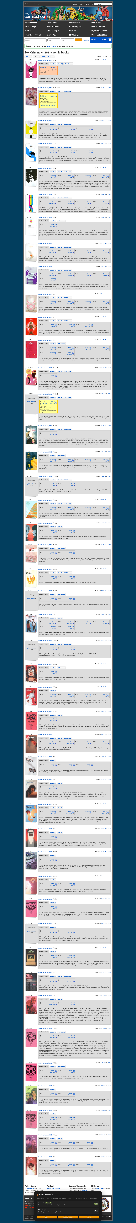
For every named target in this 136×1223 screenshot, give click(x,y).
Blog (87, 4)
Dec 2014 (103, 317)
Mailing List (99, 1188)
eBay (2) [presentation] (60, 298)
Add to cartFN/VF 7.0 (70, 812)
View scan (43, 97)
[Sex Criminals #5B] (30, 226)
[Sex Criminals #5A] (30, 203)
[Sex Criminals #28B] (30, 1119)
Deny (46, 1217)
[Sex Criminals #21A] (30, 813)
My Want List (74, 34)
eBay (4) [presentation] (60, 172)
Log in (38, 4)
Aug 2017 (103, 779)
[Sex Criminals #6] (30, 252)
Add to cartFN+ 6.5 (88, 348)
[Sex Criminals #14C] (30, 553)
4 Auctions (50, 57)
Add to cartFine (72, 129)
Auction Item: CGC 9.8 (53, 68)
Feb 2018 (103, 828)
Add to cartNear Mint (53, 129)
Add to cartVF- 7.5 (53, 176)
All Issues (28, 57)
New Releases (31, 22)
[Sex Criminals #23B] (30, 908)
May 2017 (103, 756)
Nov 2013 (103, 143)
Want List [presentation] (53, 64)
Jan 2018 (103, 804)
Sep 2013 (103, 60)
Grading (75, 4)
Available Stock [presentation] (43, 63)
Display (99, 56)
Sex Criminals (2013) (45, 60)
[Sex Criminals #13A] (30, 509)
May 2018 (103, 948)
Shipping (81, 4)
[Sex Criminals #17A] (30, 696)
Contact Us (108, 1216)
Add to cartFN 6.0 (106, 274)
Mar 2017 (103, 687)
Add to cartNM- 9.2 (53, 302)
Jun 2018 (103, 972)
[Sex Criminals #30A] (30, 1166)
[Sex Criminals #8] (30, 303)
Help (92, 4)
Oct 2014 (103, 294)
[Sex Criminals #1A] (30, 69)
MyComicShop (38, 16)
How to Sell (96, 22)
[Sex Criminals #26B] (30, 1038)
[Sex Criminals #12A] (30, 461)
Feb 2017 (103, 614)
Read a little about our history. (33, 1207)
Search (78, 40)
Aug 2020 (103, 1156)
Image (109, 60)
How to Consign (98, 26)
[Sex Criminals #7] (30, 275)
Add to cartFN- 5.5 (53, 279)
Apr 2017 (103, 734)
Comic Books (52, 22)
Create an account (30, 4)
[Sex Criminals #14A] (30, 532)
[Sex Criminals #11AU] (30, 376)
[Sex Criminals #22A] (30, 838)
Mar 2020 (103, 1085)
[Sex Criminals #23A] (30, 885)
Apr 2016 (103, 569)
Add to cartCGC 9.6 (53, 96)
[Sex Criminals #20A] (30, 789)
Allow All (89, 1217)
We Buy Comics (29, 1188)
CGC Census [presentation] (68, 64)
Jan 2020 (103, 995)
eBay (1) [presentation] (60, 321)
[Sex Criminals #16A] (30, 623)
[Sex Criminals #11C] (30, 435)
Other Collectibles (99, 34)
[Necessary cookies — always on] (96, 1204)
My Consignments (99, 30)
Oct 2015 (103, 500)
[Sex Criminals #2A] (30, 129)
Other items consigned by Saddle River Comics (47, 106)
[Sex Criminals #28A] (30, 1095)
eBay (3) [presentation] (60, 147)
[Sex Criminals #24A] (30, 957)
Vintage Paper (53, 30)
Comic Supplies (76, 26)
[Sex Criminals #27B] (30, 1072)
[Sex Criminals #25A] (30, 982)
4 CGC (43, 57)
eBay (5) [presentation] (60, 124)
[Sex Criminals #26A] (30, 1005)
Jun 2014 (103, 243)
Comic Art (51, 34)
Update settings (31, 401)
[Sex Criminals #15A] (30, 578)
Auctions (29, 30)
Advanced (86, 40)
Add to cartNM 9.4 (54, 325)
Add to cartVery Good (105, 176)
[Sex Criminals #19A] (30, 766)
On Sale (72, 30)
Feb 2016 (103, 523)
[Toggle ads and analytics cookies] (96, 1211)
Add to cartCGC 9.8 (53, 402)
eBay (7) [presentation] (60, 91)
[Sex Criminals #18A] (30, 744)
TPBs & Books (53, 26)
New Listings (30, 26)
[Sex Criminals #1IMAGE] (30, 96)
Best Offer (44, 403)
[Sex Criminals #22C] (30, 860)
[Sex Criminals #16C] (30, 673)
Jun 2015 (103, 367)
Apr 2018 (103, 876)
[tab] (43, 63)
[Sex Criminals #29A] (30, 1144)
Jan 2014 (103, 168)
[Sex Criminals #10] (30, 349)
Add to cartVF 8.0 (71, 202)
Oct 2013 (103, 120)
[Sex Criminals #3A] (30, 152)
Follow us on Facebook (53, 1188)
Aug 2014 (103, 266)
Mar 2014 (103, 194)
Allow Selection (68, 1217)
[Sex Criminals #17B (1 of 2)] (30, 721)
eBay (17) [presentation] (60, 64)
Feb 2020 (103, 1062)
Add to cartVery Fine (53, 152)
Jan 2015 (103, 340)
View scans (43, 67)
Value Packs (74, 22)
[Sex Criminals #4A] (30, 177)
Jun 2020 (103, 1134)
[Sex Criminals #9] (30, 326)
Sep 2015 (103, 425)
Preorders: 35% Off (33, 34)
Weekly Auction (52, 46)
